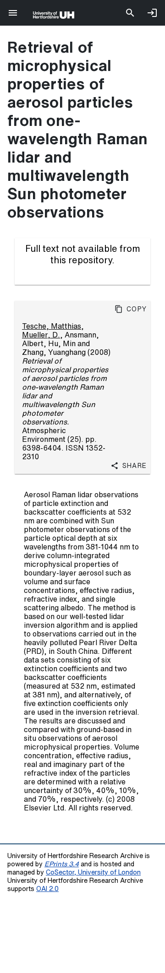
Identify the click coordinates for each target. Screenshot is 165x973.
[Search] (130, 13)
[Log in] (152, 13)
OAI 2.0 (47, 888)
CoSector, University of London (93, 872)
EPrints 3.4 (61, 863)
